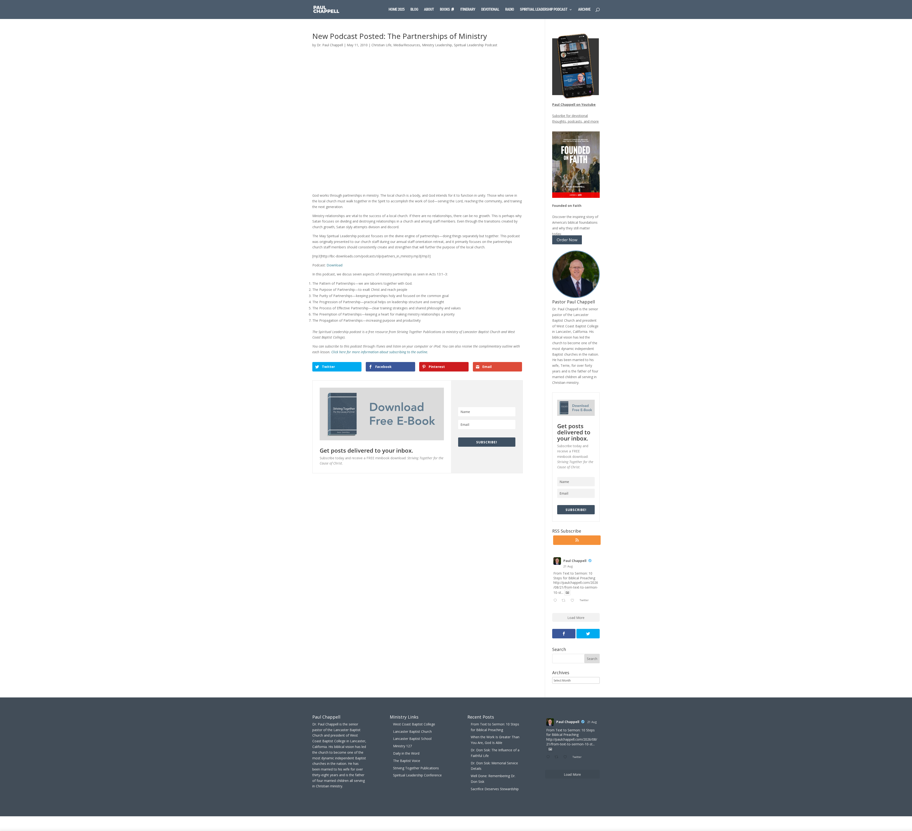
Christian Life (381, 45)
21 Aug (568, 566)
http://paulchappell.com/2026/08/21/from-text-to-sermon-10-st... (575, 587)
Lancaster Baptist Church (412, 731)
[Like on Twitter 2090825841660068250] (573, 600)
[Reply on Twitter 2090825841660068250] (556, 600)
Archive (584, 10)
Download (334, 265)
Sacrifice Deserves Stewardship (495, 789)
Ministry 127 (402, 746)
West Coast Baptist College (414, 724)
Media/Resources (406, 45)
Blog (414, 10)
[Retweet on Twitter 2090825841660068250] (564, 600)
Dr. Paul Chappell (330, 45)
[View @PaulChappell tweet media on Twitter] (567, 592)
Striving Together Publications (416, 768)
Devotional (490, 10)
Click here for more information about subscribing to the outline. (379, 352)
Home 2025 (396, 10)
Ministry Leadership (437, 45)
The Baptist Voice (406, 760)
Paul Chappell (574, 560)
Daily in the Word (406, 753)
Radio (509, 10)
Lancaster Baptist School (412, 738)
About (429, 10)
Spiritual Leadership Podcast (543, 10)
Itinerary (467, 10)
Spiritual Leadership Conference (417, 775)
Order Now (567, 240)
